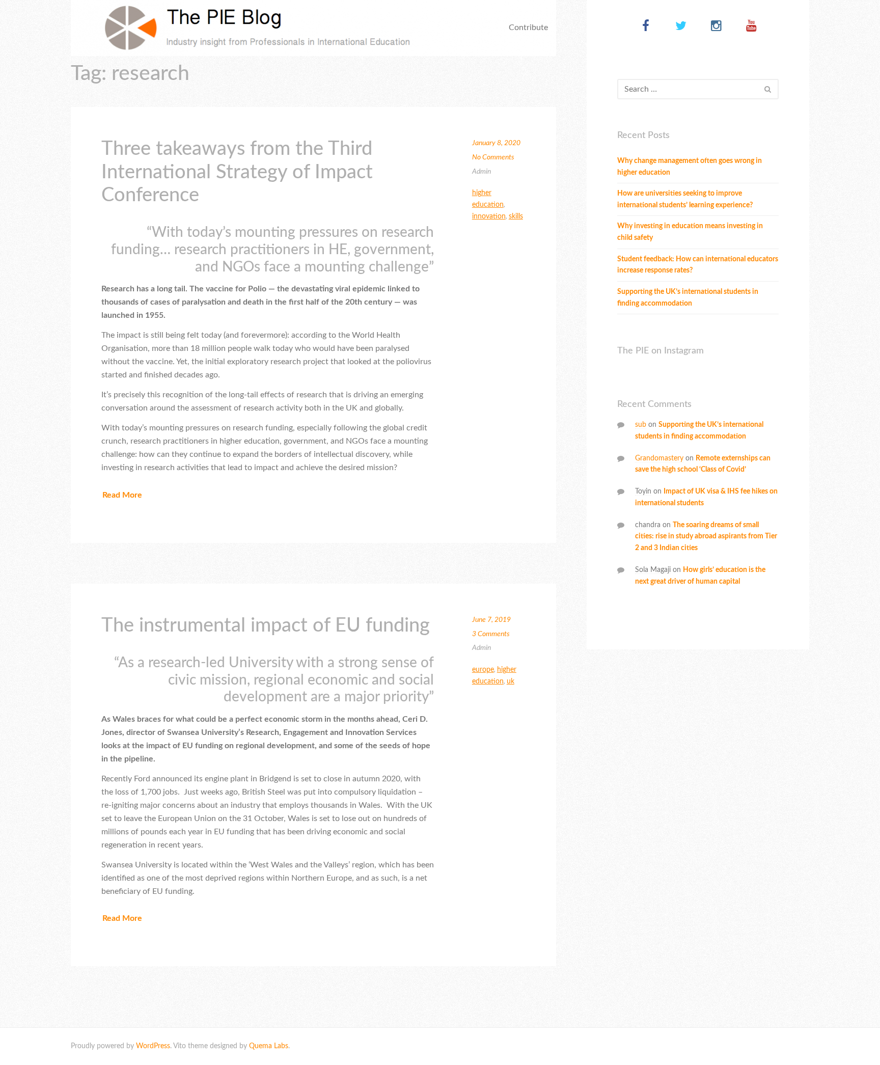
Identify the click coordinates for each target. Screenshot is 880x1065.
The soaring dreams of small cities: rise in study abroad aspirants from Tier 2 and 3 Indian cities (706, 537)
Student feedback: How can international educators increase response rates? (697, 265)
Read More (122, 495)
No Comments (493, 157)
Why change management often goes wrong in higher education (689, 166)
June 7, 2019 (491, 619)
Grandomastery (659, 458)
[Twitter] (681, 26)
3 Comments (491, 634)
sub (640, 424)
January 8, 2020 (496, 143)
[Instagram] (716, 26)
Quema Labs (268, 1046)
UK (510, 681)
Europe (483, 669)
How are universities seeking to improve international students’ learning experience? (685, 199)
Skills (516, 216)
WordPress (153, 1046)
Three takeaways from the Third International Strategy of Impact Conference (237, 172)
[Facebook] (646, 26)
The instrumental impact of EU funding (265, 625)
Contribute (528, 27)
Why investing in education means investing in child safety (690, 232)
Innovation (489, 216)
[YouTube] (751, 26)
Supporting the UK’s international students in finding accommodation (687, 297)
